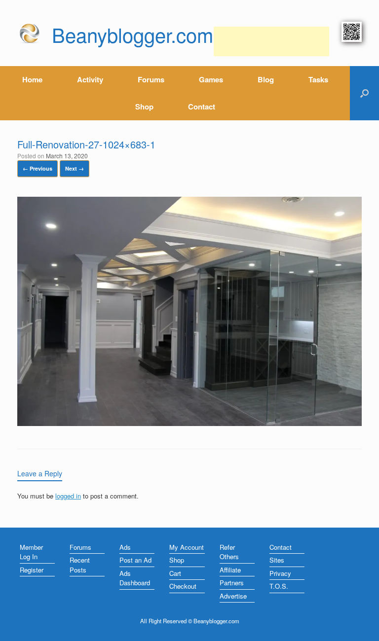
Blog (266, 79)
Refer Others (229, 552)
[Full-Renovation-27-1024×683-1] (189, 423)
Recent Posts (80, 564)
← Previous (37, 168)
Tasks (318, 79)
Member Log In (31, 552)
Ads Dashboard (134, 578)
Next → (74, 168)
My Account (186, 547)
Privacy (280, 573)
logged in (68, 495)
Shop (144, 106)
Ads (125, 547)
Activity (90, 79)
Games (211, 79)
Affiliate (230, 569)
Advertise (233, 596)
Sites (276, 560)
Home (32, 79)
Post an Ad (135, 560)
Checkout (182, 586)
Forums (151, 79)
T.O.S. (278, 586)
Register (31, 569)
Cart (175, 573)
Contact (201, 106)
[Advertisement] (271, 41)
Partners (232, 582)
